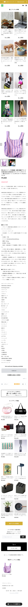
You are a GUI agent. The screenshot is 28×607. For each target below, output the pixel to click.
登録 (23, 537)
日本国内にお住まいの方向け (14, 375)
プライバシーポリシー (6, 583)
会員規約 (4, 588)
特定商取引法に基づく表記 (7, 585)
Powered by (12, 593)
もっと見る (7, 37)
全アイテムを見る (14, 523)
